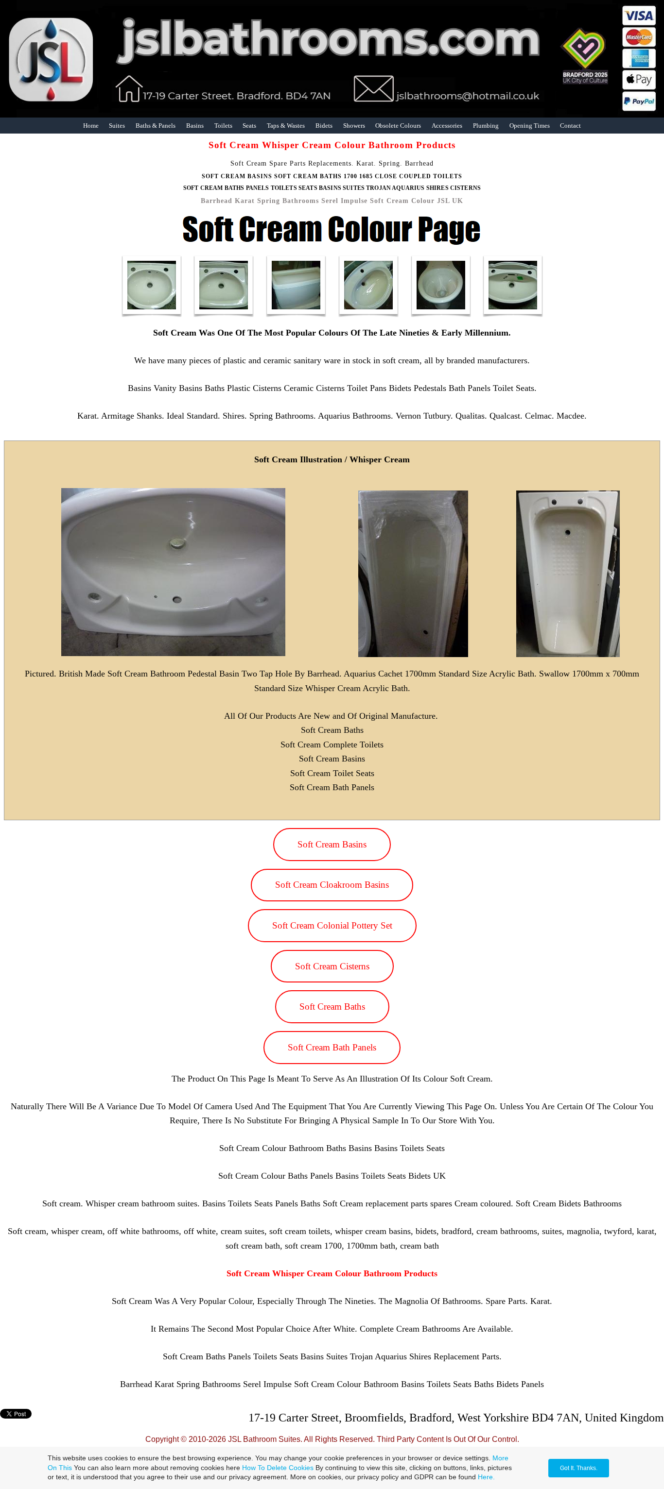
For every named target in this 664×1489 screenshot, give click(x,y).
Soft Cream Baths (332, 1006)
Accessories (447, 125)
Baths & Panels (155, 125)
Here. (486, 1477)
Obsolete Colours (398, 125)
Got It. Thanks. (578, 1468)
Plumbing (486, 125)
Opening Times (529, 125)
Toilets (223, 125)
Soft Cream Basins (332, 844)
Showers (354, 125)
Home (91, 125)
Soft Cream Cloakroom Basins (332, 885)
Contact (570, 125)
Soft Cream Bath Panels (332, 1047)
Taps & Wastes (286, 125)
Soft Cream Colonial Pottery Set (332, 925)
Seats (249, 125)
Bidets (323, 125)
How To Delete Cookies (278, 1468)
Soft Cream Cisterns (332, 966)
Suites (117, 125)
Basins (195, 125)
